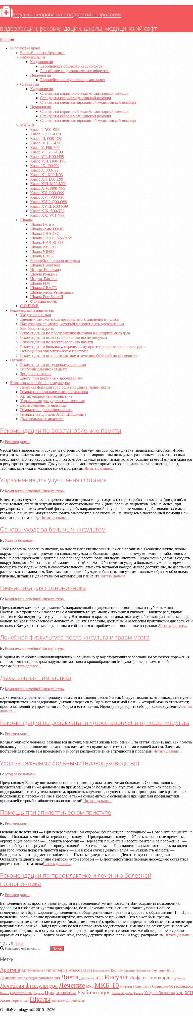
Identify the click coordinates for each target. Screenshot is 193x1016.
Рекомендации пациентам (32, 310)
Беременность (101, 970)
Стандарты (29, 84)
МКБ (89, 986)
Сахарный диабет (122, 993)
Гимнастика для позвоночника (46, 410)
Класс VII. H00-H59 (47, 156)
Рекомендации (32, 57)
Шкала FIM (40, 283)
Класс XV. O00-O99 (47, 193)
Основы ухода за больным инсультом (53, 529)
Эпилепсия (75, 1000)
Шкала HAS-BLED (46, 242)
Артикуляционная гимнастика (46, 396)
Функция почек (43, 301)
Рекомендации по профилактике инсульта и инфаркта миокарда (75, 333)
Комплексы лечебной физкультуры (40, 383)
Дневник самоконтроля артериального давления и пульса (69, 319)
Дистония (86, 978)
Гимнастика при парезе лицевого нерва (54, 392)
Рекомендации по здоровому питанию (53, 364)
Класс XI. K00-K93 (46, 175)
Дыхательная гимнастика (42, 419)
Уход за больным (159, 992)
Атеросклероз (80, 970)
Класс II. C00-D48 (45, 134)
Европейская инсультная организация (72, 80)
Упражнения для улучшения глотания (52, 401)
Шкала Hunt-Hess (45, 265)
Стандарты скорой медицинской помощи (75, 98)
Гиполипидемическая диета (44, 369)
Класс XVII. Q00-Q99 (48, 202)
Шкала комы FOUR (47, 229)
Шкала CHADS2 (44, 233)
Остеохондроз (181, 986)
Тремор (138, 993)
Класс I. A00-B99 (44, 129)
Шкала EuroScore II (46, 297)
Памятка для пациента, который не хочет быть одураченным (72, 324)
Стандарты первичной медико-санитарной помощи (84, 93)
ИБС (99, 978)
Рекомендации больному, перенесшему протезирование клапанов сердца (82, 346)
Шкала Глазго (42, 224)
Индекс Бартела (43, 279)
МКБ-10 (27, 125)
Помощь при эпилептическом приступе (54, 351)
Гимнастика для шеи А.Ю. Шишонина (53, 414)
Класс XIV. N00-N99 (47, 188)
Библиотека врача (25, 48)
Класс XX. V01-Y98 (47, 215)
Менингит (126, 986)
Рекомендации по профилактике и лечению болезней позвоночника (78, 355)
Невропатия (142, 986)
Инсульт (116, 977)
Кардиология (41, 62)
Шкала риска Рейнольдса (51, 292)
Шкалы (26, 220)
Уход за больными (35, 315)
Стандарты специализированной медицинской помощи (88, 102)
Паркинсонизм (21, 993)
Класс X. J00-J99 (44, 170)
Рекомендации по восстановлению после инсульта (63, 337)
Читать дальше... (99, 468)
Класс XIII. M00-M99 (48, 184)
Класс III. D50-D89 (46, 138)
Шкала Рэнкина (43, 274)
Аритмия (10, 970)
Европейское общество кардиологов (71, 66)
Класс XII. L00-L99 (46, 179)
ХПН (179, 993)
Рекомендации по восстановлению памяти (56, 342)
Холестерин (11, 1000)
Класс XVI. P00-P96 (47, 197)
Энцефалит (58, 1000)
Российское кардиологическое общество (74, 71)
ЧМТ (26, 1000)
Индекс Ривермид (45, 270)
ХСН (188, 992)
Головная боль (163, 970)
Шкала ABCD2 (43, 247)
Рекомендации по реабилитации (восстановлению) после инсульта (94, 722)
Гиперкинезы (143, 970)
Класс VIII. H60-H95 (47, 161)
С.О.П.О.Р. (29, 306)
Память (4, 993)
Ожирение (160, 986)
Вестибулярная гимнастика (43, 405)
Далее (19, 943)
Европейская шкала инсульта (55, 260)
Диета (69, 977)
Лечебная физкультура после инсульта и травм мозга (65, 387)
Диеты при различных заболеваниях (51, 378)
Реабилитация (94, 992)
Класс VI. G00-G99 (46, 152)
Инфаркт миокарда (150, 978)
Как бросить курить (37, 328)
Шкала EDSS (41, 256)
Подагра (38, 993)
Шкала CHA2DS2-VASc (51, 238)
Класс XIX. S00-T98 (47, 211)
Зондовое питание (36, 373)
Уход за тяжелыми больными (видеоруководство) (69, 763)
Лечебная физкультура (29, 985)
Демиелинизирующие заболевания (30, 978)
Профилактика (60, 992)
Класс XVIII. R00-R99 (49, 206)
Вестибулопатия (123, 970)
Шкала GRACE (43, 288)
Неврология (40, 75)
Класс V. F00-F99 (45, 147)
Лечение (72, 985)
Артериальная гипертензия (44, 970)
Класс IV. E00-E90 (45, 143)
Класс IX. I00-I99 (44, 166)
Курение (179, 978)
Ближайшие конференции (42, 52)
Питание (17, 360)
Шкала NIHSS (42, 251)
